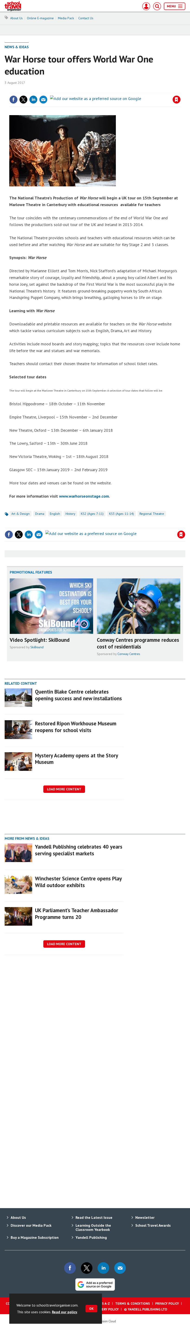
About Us (16, 18)
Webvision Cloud (105, 1321)
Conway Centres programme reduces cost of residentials (138, 643)
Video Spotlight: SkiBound (40, 639)
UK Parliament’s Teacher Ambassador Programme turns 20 (76, 913)
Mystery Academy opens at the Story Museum (76, 758)
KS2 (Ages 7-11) (92, 514)
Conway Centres (128, 654)
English (55, 514)
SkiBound (37, 647)
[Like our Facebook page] (70, 1268)
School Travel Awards (153, 1225)
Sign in (122, 90)
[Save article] (176, 99)
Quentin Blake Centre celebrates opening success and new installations (78, 695)
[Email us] (120, 1268)
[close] (180, 90)
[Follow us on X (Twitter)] (87, 1268)
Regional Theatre (151, 514)
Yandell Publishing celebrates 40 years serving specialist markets (78, 850)
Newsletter (145, 1217)
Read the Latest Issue (94, 1217)
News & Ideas (17, 47)
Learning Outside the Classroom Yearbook (93, 1227)
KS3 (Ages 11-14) (121, 514)
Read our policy (64, 1312)
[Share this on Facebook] (13, 99)
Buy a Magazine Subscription (35, 1237)
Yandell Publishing (91, 1237)
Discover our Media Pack (31, 1225)
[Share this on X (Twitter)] (23, 99)
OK (91, 1309)
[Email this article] (43, 99)
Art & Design (20, 514)
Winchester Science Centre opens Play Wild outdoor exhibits (78, 882)
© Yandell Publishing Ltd (145, 1309)
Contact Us (85, 18)
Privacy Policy (167, 1303)
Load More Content (64, 789)
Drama (39, 514)
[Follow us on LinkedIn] (103, 1268)
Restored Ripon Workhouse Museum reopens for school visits (75, 726)
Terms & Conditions (132, 1303)
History (70, 514)
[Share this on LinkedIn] (33, 99)
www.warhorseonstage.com (84, 496)
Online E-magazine (40, 18)
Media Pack (66, 18)
